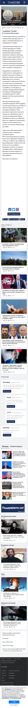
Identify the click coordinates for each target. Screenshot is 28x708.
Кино (3, 574)
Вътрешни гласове (7, 545)
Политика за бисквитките (7, 662)
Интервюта (12, 675)
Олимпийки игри (14, 219)
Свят (3, 678)
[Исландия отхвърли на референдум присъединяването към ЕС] (14, 235)
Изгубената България (8, 516)
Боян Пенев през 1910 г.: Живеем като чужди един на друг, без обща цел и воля (13, 537)
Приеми (14, 702)
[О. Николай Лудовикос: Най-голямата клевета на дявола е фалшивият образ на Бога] (14, 555)
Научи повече (14, 705)
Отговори (7, 391)
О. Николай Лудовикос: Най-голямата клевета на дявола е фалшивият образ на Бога (12, 565)
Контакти (9, 659)
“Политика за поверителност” (10, 697)
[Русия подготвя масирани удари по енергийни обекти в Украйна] (14, 258)
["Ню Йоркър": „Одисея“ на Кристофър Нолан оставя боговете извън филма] (14, 584)
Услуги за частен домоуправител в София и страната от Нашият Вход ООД (14, 650)
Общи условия (17, 659)
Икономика (11, 673)
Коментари (11, 678)
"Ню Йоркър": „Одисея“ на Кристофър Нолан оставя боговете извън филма (13, 594)
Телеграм (7, 33)
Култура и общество (14, 671)
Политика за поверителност (8, 661)
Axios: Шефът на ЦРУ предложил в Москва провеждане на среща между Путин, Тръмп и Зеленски (13, 341)
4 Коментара (14, 214)
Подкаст (4, 673)
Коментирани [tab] (16, 446)
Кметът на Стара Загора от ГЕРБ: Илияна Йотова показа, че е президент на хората (19, 494)
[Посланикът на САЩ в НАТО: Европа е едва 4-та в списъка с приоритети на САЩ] (14, 282)
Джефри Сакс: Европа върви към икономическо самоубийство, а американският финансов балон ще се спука (19, 464)
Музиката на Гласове (8, 603)
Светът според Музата (8, 685)
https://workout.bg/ (7, 645)
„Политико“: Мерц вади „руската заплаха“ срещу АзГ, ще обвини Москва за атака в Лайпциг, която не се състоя (13, 367)
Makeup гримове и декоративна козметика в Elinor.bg (11, 634)
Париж (22, 219)
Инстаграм (15, 33)
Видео (3, 680)
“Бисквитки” (8, 689)
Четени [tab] (5, 446)
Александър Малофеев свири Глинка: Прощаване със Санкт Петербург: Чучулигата (12, 623)
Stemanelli (5, 638)
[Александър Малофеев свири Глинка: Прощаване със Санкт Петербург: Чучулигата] (14, 613)
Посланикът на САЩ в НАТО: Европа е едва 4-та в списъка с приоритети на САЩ (13, 292)
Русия (5, 219)
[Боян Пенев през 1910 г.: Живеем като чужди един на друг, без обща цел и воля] (14, 526)
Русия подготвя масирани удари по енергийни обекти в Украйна (13, 268)
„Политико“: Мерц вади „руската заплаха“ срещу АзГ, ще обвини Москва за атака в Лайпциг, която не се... (19, 454)
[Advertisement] (15, 177)
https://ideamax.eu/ (7, 642)
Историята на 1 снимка (7, 683)
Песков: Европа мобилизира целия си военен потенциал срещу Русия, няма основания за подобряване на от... (18, 474)
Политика (4, 675)
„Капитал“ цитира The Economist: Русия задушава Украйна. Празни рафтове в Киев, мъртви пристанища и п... (18, 485)
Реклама (3, 659)
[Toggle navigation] (24, 2)
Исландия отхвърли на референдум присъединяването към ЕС (13, 244)
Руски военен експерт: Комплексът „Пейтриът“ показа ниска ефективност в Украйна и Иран (13, 317)
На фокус (4, 671)
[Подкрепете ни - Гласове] (13, 508)
